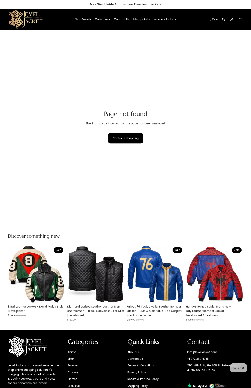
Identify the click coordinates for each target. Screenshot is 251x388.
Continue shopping (126, 138)
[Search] (223, 19)
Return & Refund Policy (143, 379)
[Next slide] (59, 274)
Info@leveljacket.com (202, 352)
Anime (72, 352)
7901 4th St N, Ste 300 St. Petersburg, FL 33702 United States (214, 368)
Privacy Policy (136, 372)
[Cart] (240, 19)
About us (133, 352)
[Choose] (58, 296)
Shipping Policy (137, 386)
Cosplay (73, 372)
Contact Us (135, 359)
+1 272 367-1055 (198, 359)
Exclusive (74, 386)
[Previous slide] (14, 274)
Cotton (72, 379)
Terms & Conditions (141, 366)
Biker (71, 359)
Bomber (73, 366)
